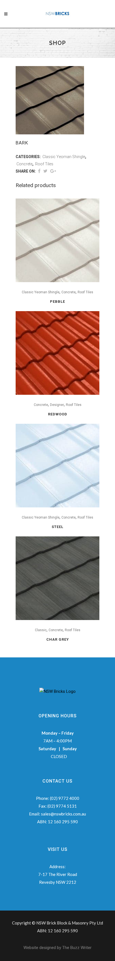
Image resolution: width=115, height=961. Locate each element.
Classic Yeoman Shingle (63, 156)
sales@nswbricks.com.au (63, 813)
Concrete (24, 164)
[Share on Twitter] (45, 171)
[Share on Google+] (53, 171)
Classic (41, 630)
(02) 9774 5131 (62, 806)
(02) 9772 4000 (64, 798)
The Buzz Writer (77, 947)
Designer (57, 405)
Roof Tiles (44, 164)
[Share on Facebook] (39, 171)
